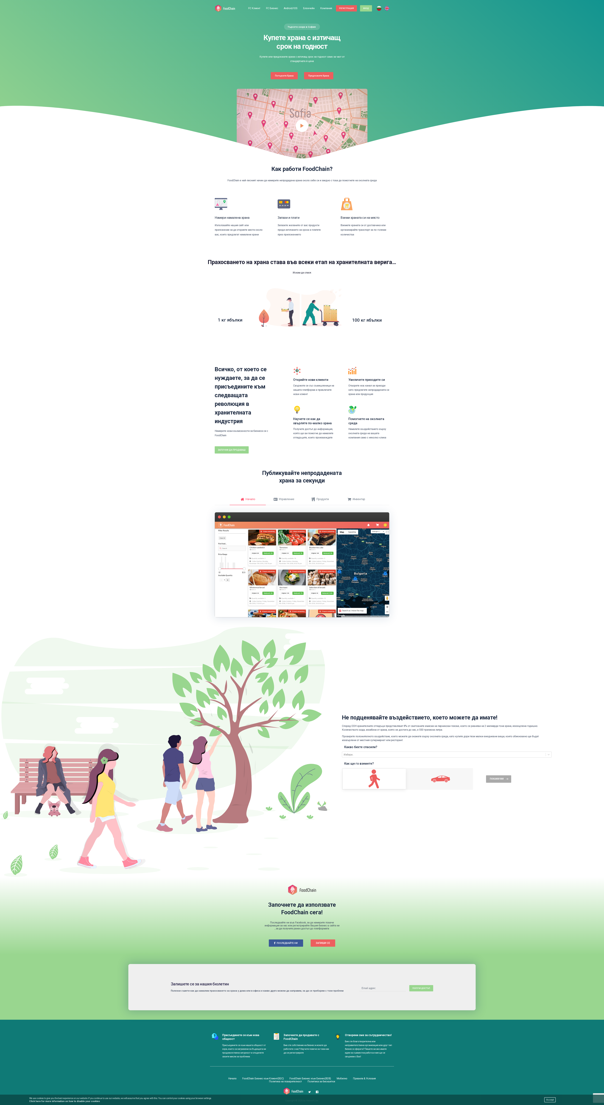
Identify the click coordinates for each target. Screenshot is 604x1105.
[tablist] (302, 504)
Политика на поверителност (285, 1081)
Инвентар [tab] (358, 499)
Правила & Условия (364, 1078)
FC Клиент (254, 8)
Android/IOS (290, 8)
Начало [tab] (250, 499)
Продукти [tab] (322, 499)
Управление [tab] (286, 499)
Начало (232, 1078)
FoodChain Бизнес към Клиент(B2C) (263, 1078)
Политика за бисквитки (321, 1081)
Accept (550, 1099)
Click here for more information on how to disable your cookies (64, 1101)
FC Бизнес (272, 8)
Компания (326, 8)
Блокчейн (309, 8)
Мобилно (342, 1078)
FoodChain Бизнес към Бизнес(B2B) (310, 1078)
